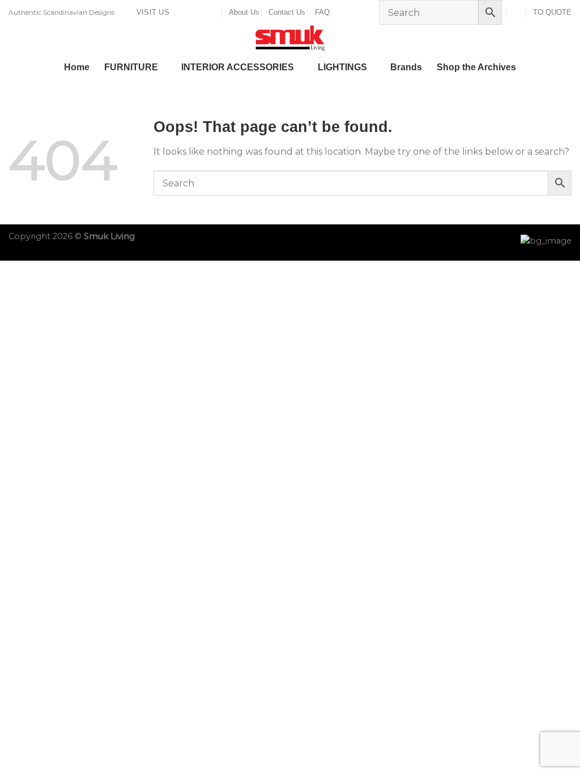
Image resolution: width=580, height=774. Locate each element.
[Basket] (517, 12)
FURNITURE (131, 67)
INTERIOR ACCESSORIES (237, 67)
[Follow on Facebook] (181, 12)
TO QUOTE (552, 12)
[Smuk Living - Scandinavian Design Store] (290, 38)
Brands (406, 67)
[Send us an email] (202, 12)
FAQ (322, 12)
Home (76, 67)
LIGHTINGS (342, 67)
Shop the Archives (476, 67)
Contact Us (286, 12)
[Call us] (213, 12)
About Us (244, 12)
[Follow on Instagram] (192, 12)
